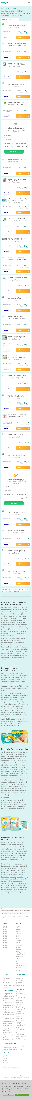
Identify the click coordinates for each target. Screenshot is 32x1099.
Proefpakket (19, 978)
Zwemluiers (6, 987)
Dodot (18, 942)
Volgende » (16, 591)
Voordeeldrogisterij (22, 1040)
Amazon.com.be (21, 997)
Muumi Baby (19, 956)
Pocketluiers (19, 984)
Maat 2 (5, 931)
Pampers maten (12, 849)
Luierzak (5, 980)
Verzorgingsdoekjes (9, 986)
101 (27, 589)
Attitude (18, 930)
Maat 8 (9, 320)
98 (15, 589)
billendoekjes (15, 881)
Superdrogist (20, 1034)
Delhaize (18, 940)
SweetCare (19, 967)
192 (10, 591)
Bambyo (18, 933)
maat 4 (3, 853)
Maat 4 (9, 27)
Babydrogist (19, 1002)
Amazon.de (19, 999)
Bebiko (18, 935)
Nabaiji (18, 958)
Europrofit (19, 946)
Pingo (17, 963)
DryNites (18, 944)
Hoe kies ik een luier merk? (10, 1048)
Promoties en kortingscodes (11, 1068)
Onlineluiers (19, 1025)
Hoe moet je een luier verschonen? (13, 1049)
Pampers (14, 27)
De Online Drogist (21, 1008)
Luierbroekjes (7, 978)
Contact (5, 1058)
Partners (5, 1062)
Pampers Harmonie (8, 1011)
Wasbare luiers (20, 977)
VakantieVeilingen (21, 1036)
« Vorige (4, 589)
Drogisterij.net (20, 1013)
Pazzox (18, 1027)
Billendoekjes (6, 977)
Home (4, 916)
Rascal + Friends (21, 965)
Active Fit (20, 877)
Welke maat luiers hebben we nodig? (14, 1046)
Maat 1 (4, 930)
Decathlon (19, 1009)
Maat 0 (5, 928)
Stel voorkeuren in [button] (8, 1095)
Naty (17, 960)
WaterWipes (19, 969)
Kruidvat (18, 949)
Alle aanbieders (20, 992)
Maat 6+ (5, 944)
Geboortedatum (21, 143)
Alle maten (6, 926)
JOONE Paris (20, 1018)
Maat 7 (9, 47)
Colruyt (18, 1006)
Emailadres (7, 135)
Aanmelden (13, 152)
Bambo (18, 931)
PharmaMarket (20, 1029)
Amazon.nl (19, 1001)
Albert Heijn (19, 993)
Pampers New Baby (8, 1013)
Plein (17, 1033)
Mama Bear (19, 954)
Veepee (18, 1038)
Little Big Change (21, 953)
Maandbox (6, 982)
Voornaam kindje (9, 143)
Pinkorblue (19, 1031)
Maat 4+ (5, 937)
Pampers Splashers (8, 1039)
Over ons (5, 1055)
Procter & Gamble (15, 679)
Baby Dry (13, 877)
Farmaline (19, 1015)
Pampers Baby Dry (8, 1005)
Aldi (17, 995)
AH (17, 928)
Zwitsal (18, 971)
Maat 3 (9, 202)
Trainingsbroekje (8, 984)
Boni (17, 938)
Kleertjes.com (20, 1020)
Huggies (18, 947)
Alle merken (11, 916)
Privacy (5, 1060)
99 (19, 589)
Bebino (18, 937)
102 (3, 591)
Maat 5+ (5, 940)
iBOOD (18, 1017)
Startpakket (19, 980)
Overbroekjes (20, 982)
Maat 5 (9, 339)
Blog (4, 1057)
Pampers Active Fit (8, 996)
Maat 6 (9, 86)
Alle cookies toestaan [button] (22, 1095)
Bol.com (18, 1004)
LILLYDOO (19, 951)
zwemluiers (5, 883)
